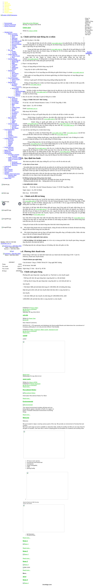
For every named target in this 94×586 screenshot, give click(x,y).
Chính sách (27, 27)
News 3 (25, 561)
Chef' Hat (14, 47)
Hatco (13, 72)
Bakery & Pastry (12, 33)
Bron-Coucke (15, 42)
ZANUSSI (14, 64)
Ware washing (8, 171)
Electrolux (18, 92)
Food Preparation (13, 78)
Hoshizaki (14, 156)
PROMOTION (8, 32)
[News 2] (26, 554)
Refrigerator (15, 88)
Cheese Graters (12, 137)
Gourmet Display (16, 44)
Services (6, 8)
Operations (7, 5)
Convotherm (15, 101)
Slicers (10, 131)
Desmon (17, 95)
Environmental (28, 401)
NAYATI (14, 69)
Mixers (10, 132)
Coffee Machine (12, 54)
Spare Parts (11, 97)
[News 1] (26, 544)
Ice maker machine (13, 154)
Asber (17, 89)
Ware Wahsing (12, 117)
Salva (13, 48)
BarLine (6, 168)
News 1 (25, 541)
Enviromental (8, 23)
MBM (13, 63)
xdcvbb (25, 315)
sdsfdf (25, 335)
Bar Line (10, 50)
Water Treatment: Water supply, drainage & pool (44, 329)
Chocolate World (16, 41)
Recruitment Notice (29, 390)
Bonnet (14, 116)
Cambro (14, 76)
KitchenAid (15, 35)
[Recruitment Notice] (29, 393)
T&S (13, 119)
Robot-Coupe (16, 79)
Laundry (6, 172)
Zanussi (14, 126)
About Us (7, 3)
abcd (24, 576)
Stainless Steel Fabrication (12, 173)
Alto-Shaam (15, 73)
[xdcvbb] (25, 320)
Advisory (6, 6)
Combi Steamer (12, 123)
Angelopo (14, 113)
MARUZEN (15, 67)
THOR (13, 66)
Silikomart (14, 38)
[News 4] (26, 583)
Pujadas (14, 45)
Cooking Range (12, 59)
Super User (32, 318)
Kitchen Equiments (9, 26)
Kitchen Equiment (35, 383)
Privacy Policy (8, 12)
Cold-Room (7, 166)
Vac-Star (14, 109)
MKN (13, 104)
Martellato (15, 39)
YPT (13, 106)
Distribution (11, 70)
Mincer (10, 134)
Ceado (14, 51)
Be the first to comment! (30, 309)
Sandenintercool (20, 91)
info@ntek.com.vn (6, 243)
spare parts (27, 379)
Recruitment (7, 9)
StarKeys (14, 75)
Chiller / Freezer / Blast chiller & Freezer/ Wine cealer (14, 159)
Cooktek (14, 53)
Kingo (13, 36)
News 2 (25, 551)
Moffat (13, 110)
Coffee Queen (16, 56)
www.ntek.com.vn (56, 49)
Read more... (26, 310)
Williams (17, 94)
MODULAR (15, 61)
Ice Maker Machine (15, 84)
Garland (14, 115)
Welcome (26, 418)
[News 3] (26, 564)
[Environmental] (28, 404)
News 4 (25, 580)
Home (6, 2)
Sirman (14, 81)
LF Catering (15, 112)
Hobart (14, 120)
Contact (6, 11)
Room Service (8, 169)
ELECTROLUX (16, 60)
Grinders (10, 135)
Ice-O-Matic (15, 103)
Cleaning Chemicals (10, 24)
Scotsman (18, 87)
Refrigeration (12, 82)
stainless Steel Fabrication (12, 175)
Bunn (13, 57)
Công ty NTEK (33, 31)
